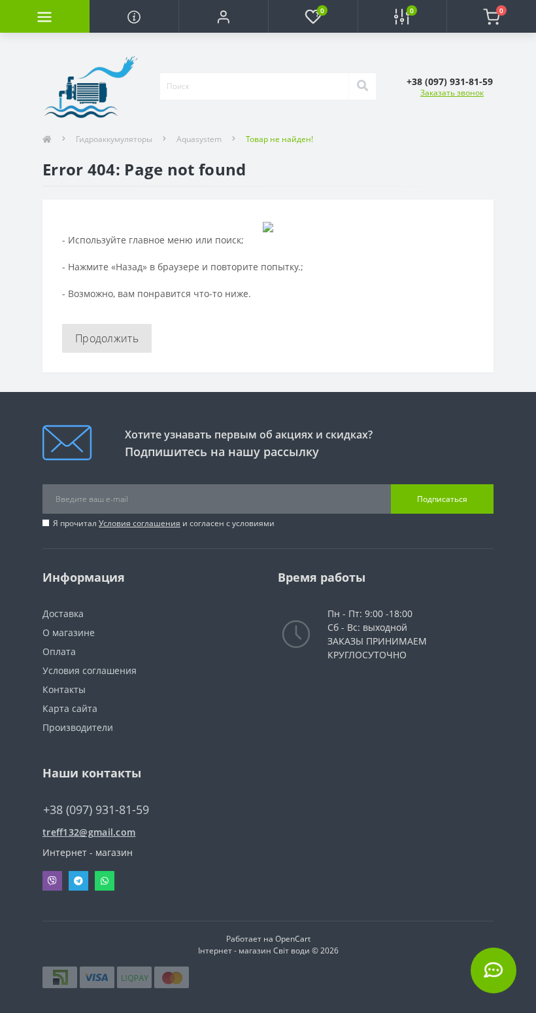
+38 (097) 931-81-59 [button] (96, 809)
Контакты (64, 689)
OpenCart (292, 938)
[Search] (362, 86)
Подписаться (442, 499)
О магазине (68, 632)
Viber (52, 881)
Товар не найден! (279, 139)
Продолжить (107, 338)
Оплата (59, 651)
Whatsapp (104, 881)
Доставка (63, 613)
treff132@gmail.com (88, 832)
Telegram (78, 881)
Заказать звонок (452, 92)
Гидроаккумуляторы (114, 139)
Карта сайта (69, 708)
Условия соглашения (139, 523)
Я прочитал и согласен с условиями (164, 523)
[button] (223, 16)
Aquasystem (199, 139)
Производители (77, 727)
